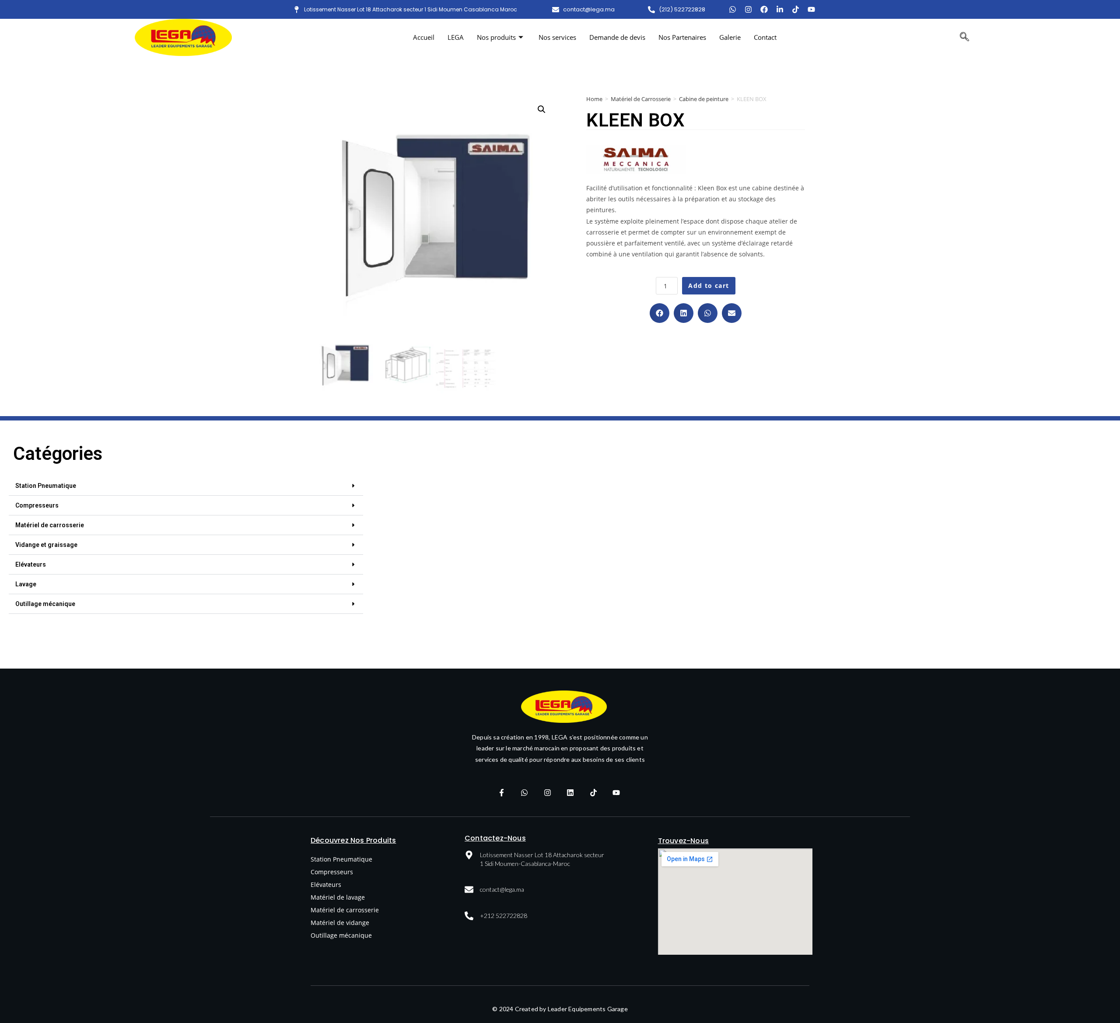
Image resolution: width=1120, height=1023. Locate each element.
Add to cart (708, 285)
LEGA (456, 37)
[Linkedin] (570, 792)
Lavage (25, 584)
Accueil (423, 37)
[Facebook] (764, 9)
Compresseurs (37, 505)
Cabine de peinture (703, 99)
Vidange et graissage (46, 544)
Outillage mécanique (45, 603)
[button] (659, 313)
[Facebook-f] (501, 792)
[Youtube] (811, 9)
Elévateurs (30, 564)
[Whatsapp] (524, 792)
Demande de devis (617, 37)
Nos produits (496, 37)
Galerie (730, 37)
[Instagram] (748, 9)
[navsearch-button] (964, 37)
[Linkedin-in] (780, 9)
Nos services (557, 37)
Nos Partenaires (682, 37)
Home (594, 99)
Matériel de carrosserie (49, 525)
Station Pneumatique (45, 485)
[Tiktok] (795, 9)
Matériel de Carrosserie (641, 99)
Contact (765, 37)
